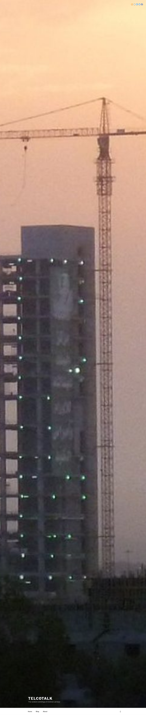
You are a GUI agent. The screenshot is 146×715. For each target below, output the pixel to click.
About (45, 711)
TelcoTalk (40, 698)
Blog (37, 711)
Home (30, 711)
